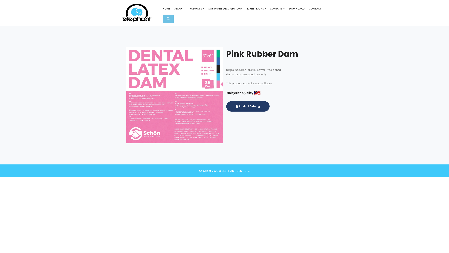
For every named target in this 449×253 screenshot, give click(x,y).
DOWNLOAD (297, 8)
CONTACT (315, 8)
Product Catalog (249, 106)
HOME (166, 8)
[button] (168, 19)
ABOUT (179, 8)
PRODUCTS (195, 8)
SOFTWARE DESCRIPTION (224, 8)
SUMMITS (276, 8)
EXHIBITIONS (255, 8)
